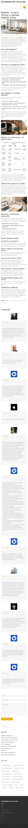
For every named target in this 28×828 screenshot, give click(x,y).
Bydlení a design (20, 35)
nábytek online (14, 300)
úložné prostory (6, 776)
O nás (2, 807)
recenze (3, 302)
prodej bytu (16, 771)
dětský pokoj (5, 782)
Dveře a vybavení (6, 748)
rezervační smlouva (7, 785)
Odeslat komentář (7, 718)
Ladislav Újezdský (6, 35)
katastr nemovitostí (19, 768)
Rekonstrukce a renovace (9, 737)
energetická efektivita (17, 779)
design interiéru (6, 771)
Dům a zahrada (6, 744)
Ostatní (3, 750)
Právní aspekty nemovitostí (9, 739)
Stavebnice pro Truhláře (13, 2)
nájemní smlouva (15, 782)
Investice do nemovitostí (8, 746)
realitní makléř (19, 787)
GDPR (2, 815)
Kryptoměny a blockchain (8, 754)
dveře (16, 785)
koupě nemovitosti (17, 776)
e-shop (20, 300)
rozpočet (11, 787)
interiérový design (6, 765)
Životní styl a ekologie (7, 742)
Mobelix (7, 300)
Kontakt (2, 817)
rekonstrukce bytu (7, 768)
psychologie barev (7, 773)
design (24, 300)
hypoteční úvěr (18, 773)
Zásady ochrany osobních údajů (7, 812)
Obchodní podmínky (5, 809)
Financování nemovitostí (8, 752)
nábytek (4, 787)
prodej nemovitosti (18, 765)
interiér (22, 785)
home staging (5, 779)
